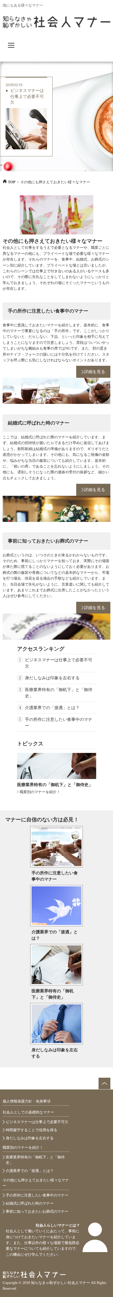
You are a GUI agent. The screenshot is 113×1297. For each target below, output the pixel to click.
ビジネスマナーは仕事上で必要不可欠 (27, 96)
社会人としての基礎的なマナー (28, 1112)
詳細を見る (94, 371)
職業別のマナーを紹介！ (40, 792)
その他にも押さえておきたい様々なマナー (36, 1183)
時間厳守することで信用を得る (31, 1130)
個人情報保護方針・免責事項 (26, 1101)
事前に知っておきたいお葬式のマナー (48, 541)
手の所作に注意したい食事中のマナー (48, 311)
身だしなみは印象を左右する (52, 678)
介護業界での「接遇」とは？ (52, 707)
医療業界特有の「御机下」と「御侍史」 (58, 692)
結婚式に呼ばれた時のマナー (38, 423)
